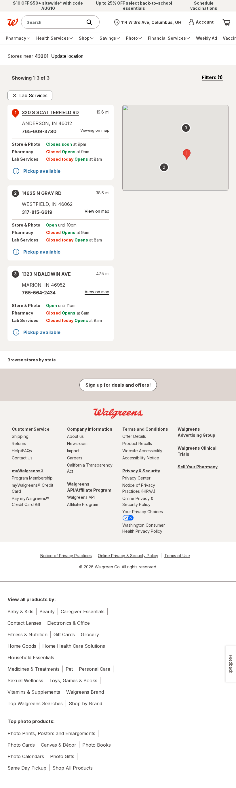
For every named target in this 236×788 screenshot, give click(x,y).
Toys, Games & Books (73, 680)
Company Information (89, 429)
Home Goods (21, 646)
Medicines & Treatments (33, 669)
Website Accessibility (142, 450)
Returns (19, 443)
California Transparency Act (90, 468)
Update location (67, 56)
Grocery (90, 634)
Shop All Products (72, 768)
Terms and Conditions (145, 429)
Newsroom (77, 443)
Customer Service (31, 429)
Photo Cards (21, 745)
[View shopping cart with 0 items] (226, 22)
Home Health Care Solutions (73, 646)
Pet (69, 669)
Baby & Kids (20, 611)
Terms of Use (177, 555)
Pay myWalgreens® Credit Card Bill (30, 501)
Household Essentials (30, 657)
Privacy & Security (141, 470)
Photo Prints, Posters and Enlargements (51, 733)
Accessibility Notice (140, 457)
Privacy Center (136, 478)
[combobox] (53, 22)
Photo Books (96, 745)
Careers (74, 457)
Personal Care (94, 669)
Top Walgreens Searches (35, 703)
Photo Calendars (25, 756)
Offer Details (134, 436)
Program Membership (32, 478)
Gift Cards (64, 634)
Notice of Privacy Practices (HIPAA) (138, 488)
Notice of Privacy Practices (66, 555)
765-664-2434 (39, 293)
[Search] (92, 22)
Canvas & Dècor (58, 745)
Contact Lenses (24, 623)
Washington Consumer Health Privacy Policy (143, 528)
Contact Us (22, 457)
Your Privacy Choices (142, 511)
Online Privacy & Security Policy (137, 501)
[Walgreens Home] (12, 22)
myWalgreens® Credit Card (32, 488)
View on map (97, 211)
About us (75, 436)
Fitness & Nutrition (27, 634)
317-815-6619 (37, 212)
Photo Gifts (62, 756)
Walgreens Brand (85, 692)
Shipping (20, 436)
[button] (201, 22)
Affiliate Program (82, 504)
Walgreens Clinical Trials (197, 451)
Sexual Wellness (25, 680)
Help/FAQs (22, 450)
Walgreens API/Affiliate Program (89, 487)
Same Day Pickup (26, 768)
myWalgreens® (27, 470)
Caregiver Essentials (82, 611)
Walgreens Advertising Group (196, 432)
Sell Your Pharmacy (198, 466)
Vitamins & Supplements (33, 692)
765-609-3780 (39, 131)
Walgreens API (81, 497)
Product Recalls (137, 443)
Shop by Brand (85, 703)
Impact (73, 450)
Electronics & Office (68, 623)
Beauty (47, 611)
